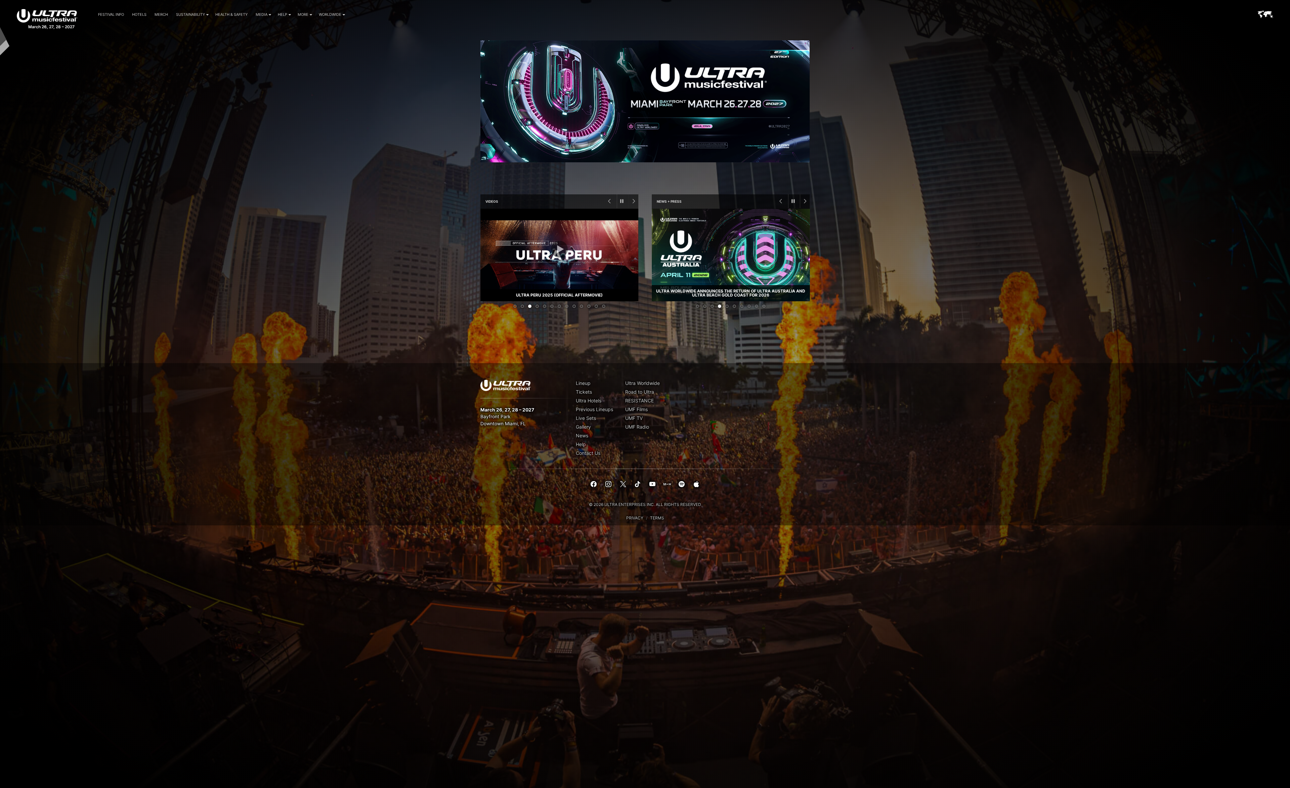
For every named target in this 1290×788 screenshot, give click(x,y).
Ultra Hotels (588, 400)
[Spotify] (681, 484)
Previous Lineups (594, 409)
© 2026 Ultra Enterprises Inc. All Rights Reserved (645, 504)
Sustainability (190, 14)
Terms (657, 517)
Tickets (584, 392)
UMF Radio (637, 427)
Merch (161, 14)
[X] (623, 484)
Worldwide (330, 14)
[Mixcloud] (667, 484)
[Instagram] (608, 484)
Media (261, 14)
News (582, 435)
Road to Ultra (639, 392)
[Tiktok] (637, 484)
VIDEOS (491, 201)
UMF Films (636, 409)
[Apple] (696, 484)
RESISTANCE (639, 400)
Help (282, 14)
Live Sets (586, 418)
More (303, 14)
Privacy (634, 517)
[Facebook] (594, 484)
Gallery (583, 427)
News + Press (669, 201)
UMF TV (634, 418)
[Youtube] (652, 484)
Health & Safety (231, 14)
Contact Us (588, 453)
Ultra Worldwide (642, 383)
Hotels (139, 14)
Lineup (583, 383)
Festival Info (111, 14)
